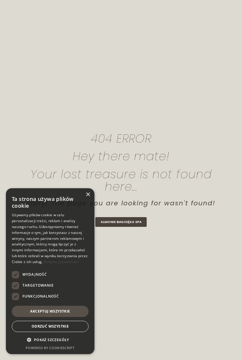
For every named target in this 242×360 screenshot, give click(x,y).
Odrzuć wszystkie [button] (50, 326)
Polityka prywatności (61, 261)
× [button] (88, 194)
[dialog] (50, 271)
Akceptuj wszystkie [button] (50, 311)
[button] (50, 340)
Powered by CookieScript (50, 348)
